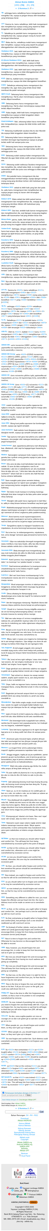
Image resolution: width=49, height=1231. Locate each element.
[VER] (16, 5)
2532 (33, 293)
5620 (20, 290)
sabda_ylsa (13, 1188)
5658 (35, 362)
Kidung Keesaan (24, 1128)
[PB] (32, 5)
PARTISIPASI (23, 1202)
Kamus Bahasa (24, 1125)
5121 (41, 290)
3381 (38, 1054)
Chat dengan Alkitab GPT (27, 1100)
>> (33, 8)
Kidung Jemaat (25, 1130)
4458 (29, 295)
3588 (43, 297)
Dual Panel (25, 1156)
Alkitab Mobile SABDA (24, 2)
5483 (23, 293)
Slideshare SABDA (26, 1197)
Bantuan (24, 1153)
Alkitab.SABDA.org (24, 1142)
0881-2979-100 (13, 1219)
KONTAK (14, 1202)
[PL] (28, 5)
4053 (39, 300)
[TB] (22, 5)
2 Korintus (22, 8)
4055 (15, 394)
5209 (5, 302)
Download (25, 1118)
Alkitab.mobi (24, 1137)
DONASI (33, 1202)
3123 (30, 357)
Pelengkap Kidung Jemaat (24, 1134)
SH (27, 1115)
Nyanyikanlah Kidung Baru (24, 1132)
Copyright (24, 1139)
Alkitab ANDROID (24, 1120)
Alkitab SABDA (20, 1103)
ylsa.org (20, 1221)
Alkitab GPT (22, 1105)
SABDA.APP (24, 1146)
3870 (16, 295)
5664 (34, 359)
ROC (36, 1115)
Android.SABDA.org (24, 1144)
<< (16, 8)
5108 (7, 297)
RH (31, 1115)
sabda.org (28, 1221)
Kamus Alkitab (24, 1123)
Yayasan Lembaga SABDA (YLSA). (24, 1209)
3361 (17, 297)
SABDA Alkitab (16, 1194)
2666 (33, 297)
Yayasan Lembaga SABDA (33, 1188)
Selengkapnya (33, 1191)
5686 (19, 369)
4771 (24, 387)
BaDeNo (24, 1148)
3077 (13, 300)
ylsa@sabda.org (33, 1219)
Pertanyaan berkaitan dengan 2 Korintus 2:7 (22, 1093)
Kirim (29, 1095)
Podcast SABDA (35, 1194)
